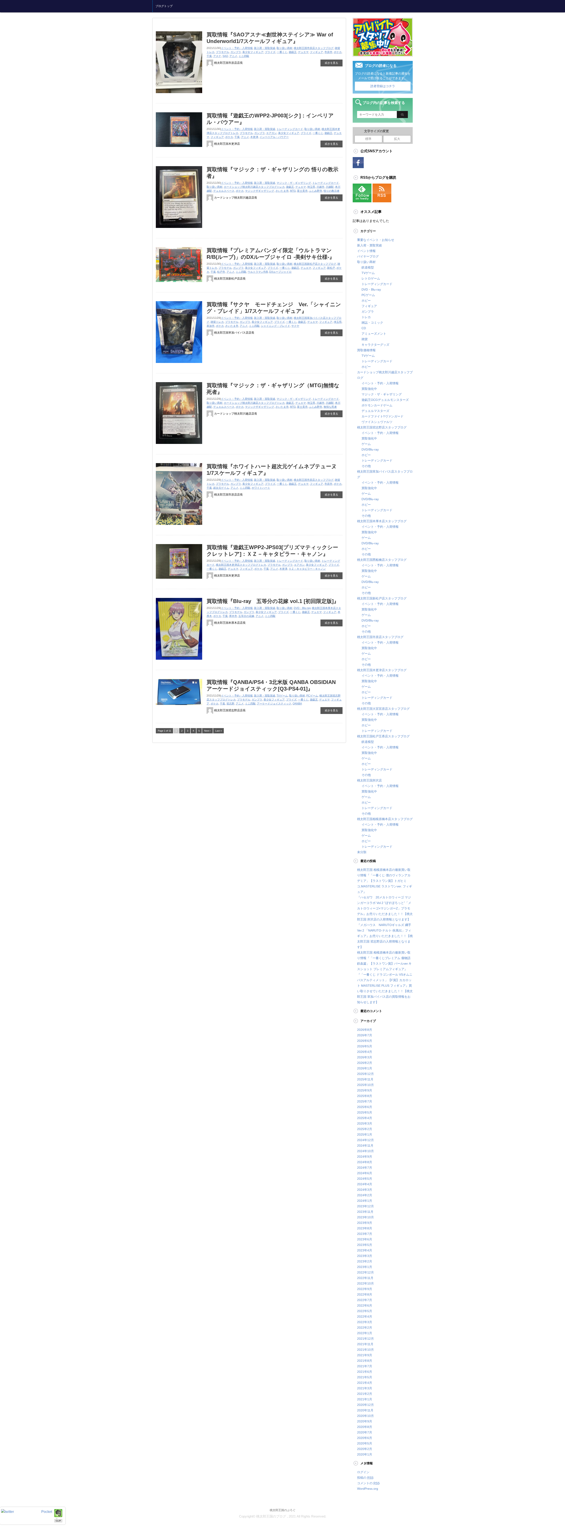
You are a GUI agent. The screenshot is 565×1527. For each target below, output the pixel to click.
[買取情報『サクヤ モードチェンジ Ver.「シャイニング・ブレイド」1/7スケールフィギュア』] (179, 364)
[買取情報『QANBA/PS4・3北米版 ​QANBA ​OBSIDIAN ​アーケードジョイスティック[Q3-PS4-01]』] (179, 706)
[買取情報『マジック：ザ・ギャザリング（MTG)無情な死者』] (179, 445)
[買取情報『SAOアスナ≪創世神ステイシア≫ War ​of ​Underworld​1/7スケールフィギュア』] (179, 95)
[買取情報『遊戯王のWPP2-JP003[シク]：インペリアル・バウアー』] (179, 148)
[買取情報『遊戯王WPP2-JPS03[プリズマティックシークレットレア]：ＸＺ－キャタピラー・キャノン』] (179, 580)
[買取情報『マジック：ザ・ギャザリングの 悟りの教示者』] (179, 229)
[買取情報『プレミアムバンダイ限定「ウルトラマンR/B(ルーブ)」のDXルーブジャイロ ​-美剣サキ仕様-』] (179, 283)
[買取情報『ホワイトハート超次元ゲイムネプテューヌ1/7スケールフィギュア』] (179, 526)
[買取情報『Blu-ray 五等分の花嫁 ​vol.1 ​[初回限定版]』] (179, 661)
